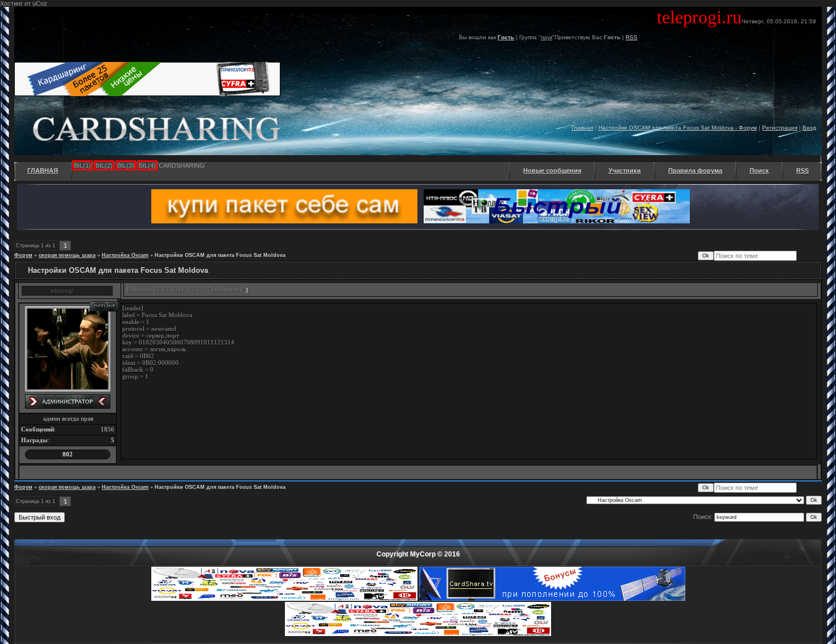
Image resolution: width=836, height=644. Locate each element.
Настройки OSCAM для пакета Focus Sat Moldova (220, 255)
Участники (625, 170)
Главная (582, 127)
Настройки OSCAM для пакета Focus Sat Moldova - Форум (677, 127)
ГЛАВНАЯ (42, 170)
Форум (23, 255)
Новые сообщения (552, 170)
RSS (632, 37)
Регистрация (779, 127)
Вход (809, 127)
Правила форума (695, 170)
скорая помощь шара (67, 255)
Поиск (759, 170)
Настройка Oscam (125, 255)
